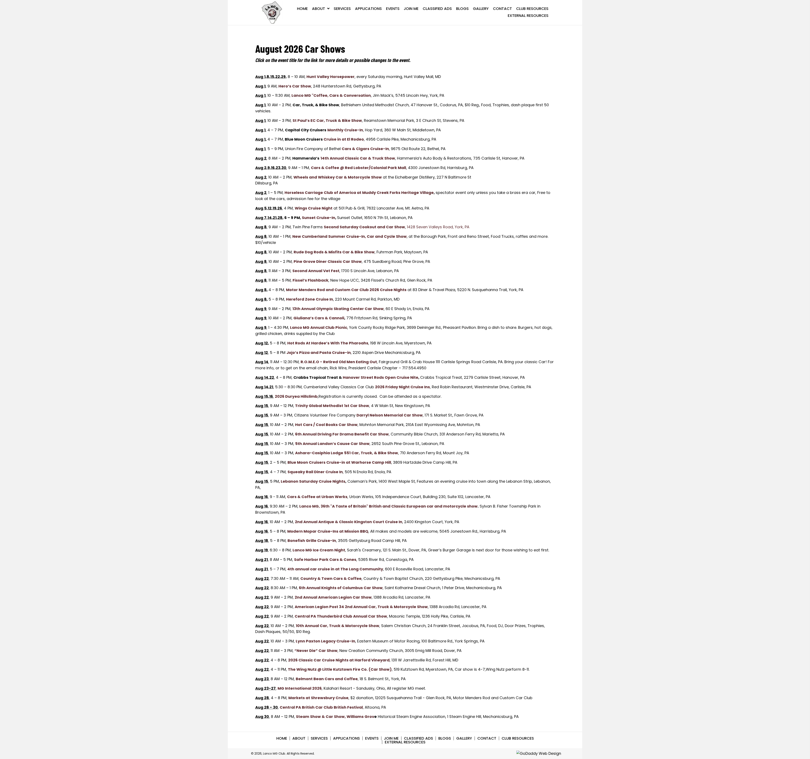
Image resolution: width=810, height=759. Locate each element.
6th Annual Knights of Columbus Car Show (341, 587)
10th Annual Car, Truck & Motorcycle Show (337, 625)
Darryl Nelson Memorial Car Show (389, 415)
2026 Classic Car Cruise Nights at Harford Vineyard (339, 660)
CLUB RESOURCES (518, 738)
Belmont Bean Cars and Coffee (327, 678)
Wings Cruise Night (313, 208)
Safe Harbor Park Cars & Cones (325, 559)
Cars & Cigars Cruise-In (365, 148)
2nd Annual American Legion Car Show (333, 597)
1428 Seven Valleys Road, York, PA (438, 227)
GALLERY (464, 738)
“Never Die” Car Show (316, 650)
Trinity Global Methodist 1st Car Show (332, 405)
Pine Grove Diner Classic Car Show (328, 261)
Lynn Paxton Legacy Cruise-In (325, 641)
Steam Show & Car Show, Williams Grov (335, 716)
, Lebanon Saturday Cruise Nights (312, 481)
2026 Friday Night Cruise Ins (402, 387)
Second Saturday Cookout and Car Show (364, 227)
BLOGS (444, 738)
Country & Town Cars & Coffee (331, 578)
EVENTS (372, 738)
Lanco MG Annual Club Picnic (318, 327)
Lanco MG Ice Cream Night (319, 550)
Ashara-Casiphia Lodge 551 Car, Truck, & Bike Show (346, 452)
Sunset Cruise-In (318, 217)
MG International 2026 (300, 688)
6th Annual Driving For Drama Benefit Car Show (342, 434)
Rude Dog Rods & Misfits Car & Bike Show (334, 252)
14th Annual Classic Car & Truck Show (357, 158)
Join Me (391, 738)
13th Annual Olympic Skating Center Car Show (338, 308)
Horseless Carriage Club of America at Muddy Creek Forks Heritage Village (359, 192)
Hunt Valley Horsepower (330, 76)
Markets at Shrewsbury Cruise (318, 697)
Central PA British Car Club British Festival (321, 707)
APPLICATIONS (346, 738)
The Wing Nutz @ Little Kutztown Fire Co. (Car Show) (340, 669)
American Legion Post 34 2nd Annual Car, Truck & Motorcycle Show (361, 606)
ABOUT (298, 738)
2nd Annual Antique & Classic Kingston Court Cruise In (348, 521)
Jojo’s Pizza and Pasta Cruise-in (318, 352)
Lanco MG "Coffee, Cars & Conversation (331, 95)
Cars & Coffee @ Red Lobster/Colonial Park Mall (358, 167)
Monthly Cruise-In (345, 130)
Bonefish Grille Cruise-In (312, 540)
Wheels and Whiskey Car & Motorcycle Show (337, 177)
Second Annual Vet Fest (315, 270)
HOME (281, 738)
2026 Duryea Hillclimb (296, 396)
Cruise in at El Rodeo (344, 139)
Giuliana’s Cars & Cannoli (318, 318)
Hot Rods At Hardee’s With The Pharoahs (327, 343)
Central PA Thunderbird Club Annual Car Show (341, 616)
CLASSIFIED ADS (418, 738)
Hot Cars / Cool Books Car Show (326, 424)
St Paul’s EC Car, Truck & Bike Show (327, 120)
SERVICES (319, 738)
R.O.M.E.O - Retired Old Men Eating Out (339, 361)
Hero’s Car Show (294, 86)
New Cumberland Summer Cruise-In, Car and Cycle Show (349, 236)
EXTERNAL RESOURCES (405, 742)
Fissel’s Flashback (310, 280)
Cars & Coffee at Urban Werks (317, 496)
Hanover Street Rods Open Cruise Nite (380, 377)
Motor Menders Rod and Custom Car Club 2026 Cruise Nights (346, 289)
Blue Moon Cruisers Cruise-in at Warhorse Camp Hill (339, 462)
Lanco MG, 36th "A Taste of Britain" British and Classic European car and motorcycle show (388, 506)
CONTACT (486, 738)
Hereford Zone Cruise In (309, 299)
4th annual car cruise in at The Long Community (335, 569)
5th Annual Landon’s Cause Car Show (332, 443)
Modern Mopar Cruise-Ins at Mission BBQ (327, 531)
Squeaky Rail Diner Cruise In (315, 471)
